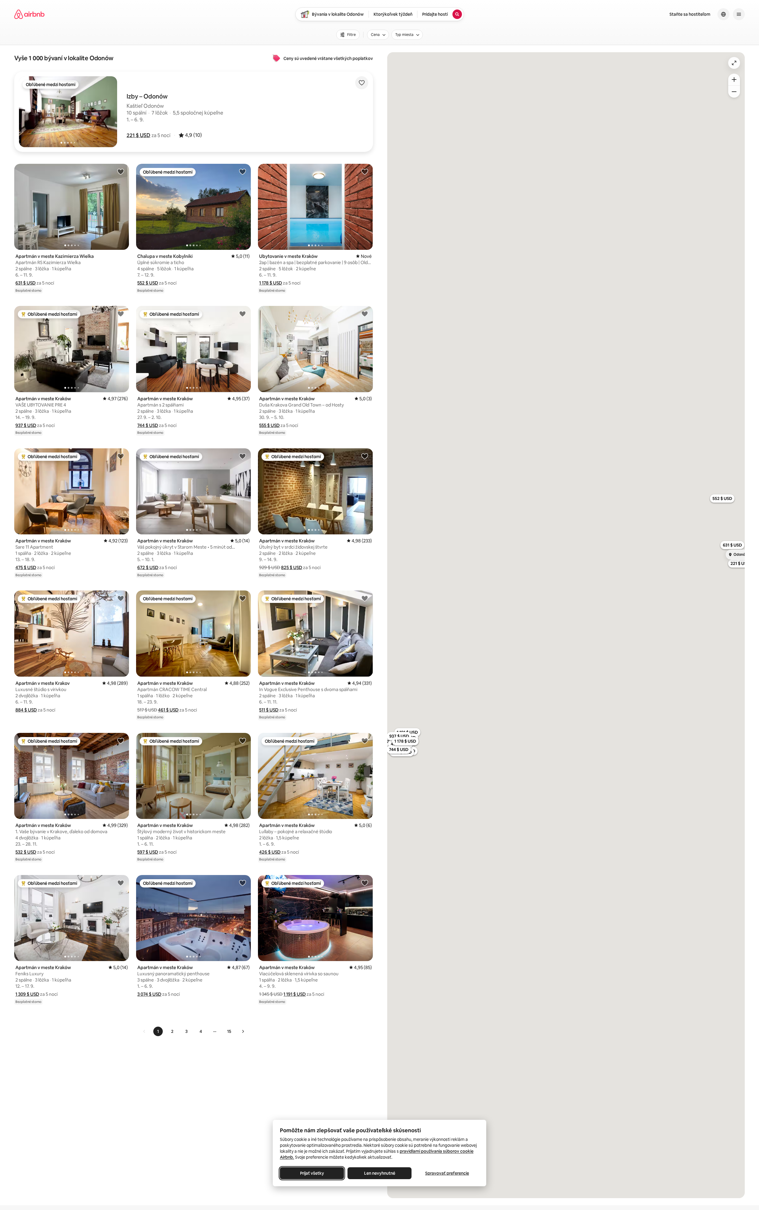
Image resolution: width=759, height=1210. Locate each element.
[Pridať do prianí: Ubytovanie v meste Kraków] (364, 171)
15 (229, 1031)
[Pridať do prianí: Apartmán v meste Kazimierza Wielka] (120, 171)
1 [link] (158, 1031)
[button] (138, 135)
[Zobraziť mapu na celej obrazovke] (734, 63)
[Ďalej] (243, 1031)
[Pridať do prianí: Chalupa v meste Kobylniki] (242, 171)
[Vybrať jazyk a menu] (723, 14)
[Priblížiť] (734, 79)
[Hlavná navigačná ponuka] (739, 14)
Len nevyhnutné (379, 1173)
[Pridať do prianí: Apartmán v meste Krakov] (120, 598)
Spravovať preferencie (447, 1173)
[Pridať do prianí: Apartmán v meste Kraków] (120, 313)
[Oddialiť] (734, 92)
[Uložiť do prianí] (361, 82)
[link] (144, 1031)
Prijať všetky (312, 1173)
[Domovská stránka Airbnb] (29, 14)
